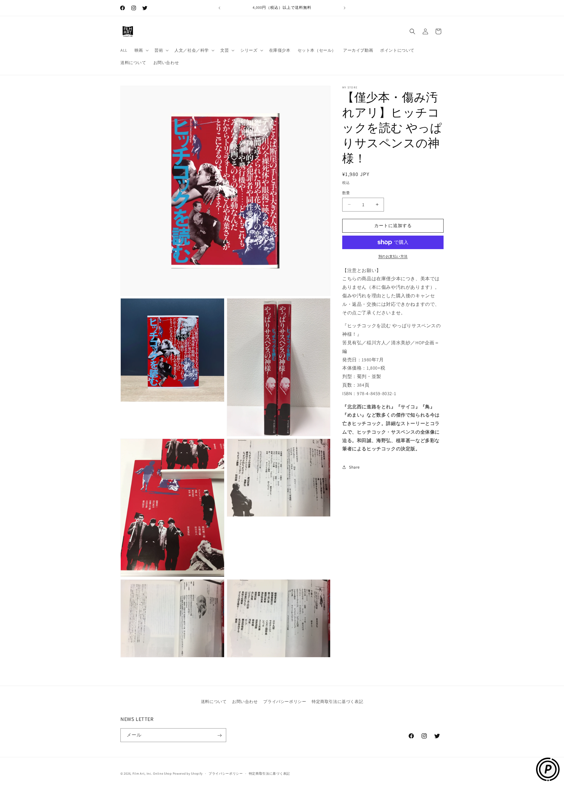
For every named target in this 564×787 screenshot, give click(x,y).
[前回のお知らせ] (219, 8)
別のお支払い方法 (393, 256)
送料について (214, 701)
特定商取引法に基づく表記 (337, 701)
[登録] (219, 735)
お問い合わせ (245, 701)
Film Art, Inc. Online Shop (152, 773)
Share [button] (354, 467)
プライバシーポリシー (284, 701)
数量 (346, 192)
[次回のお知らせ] (344, 8)
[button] (141, 50)
